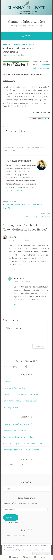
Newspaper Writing (12, 44)
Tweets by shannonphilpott (14, 535)
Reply (11, 269)
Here (27, 106)
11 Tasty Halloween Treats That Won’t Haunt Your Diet (22, 204)
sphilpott (21, 55)
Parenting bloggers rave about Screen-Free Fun (22, 449)
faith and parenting (16, 147)
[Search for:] (26, 489)
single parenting (9, 151)
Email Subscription (26, 498)
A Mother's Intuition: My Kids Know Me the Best (21, 394)
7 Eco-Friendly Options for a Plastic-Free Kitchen (22, 443)
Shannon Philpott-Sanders (26, 22)
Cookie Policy (43, 550)
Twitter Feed (26, 530)
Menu (28, 36)
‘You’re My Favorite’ (10, 407)
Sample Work (28, 44)
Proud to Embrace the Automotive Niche (19, 424)
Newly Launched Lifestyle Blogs (15, 430)
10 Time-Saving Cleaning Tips (37, 215)
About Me (7, 381)
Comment (39, 346)
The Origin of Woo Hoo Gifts (14, 388)
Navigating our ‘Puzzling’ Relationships (18, 437)
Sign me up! (10, 517)
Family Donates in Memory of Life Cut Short (20, 401)
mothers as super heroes (35, 147)
